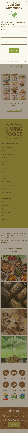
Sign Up (14, 50)
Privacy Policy (22, 61)
